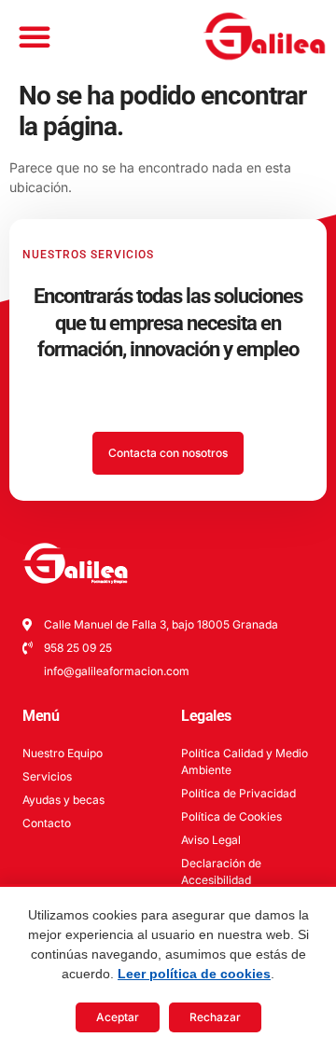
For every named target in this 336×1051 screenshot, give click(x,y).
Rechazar (215, 1017)
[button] (34, 36)
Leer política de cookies (194, 973)
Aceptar (117, 1017)
